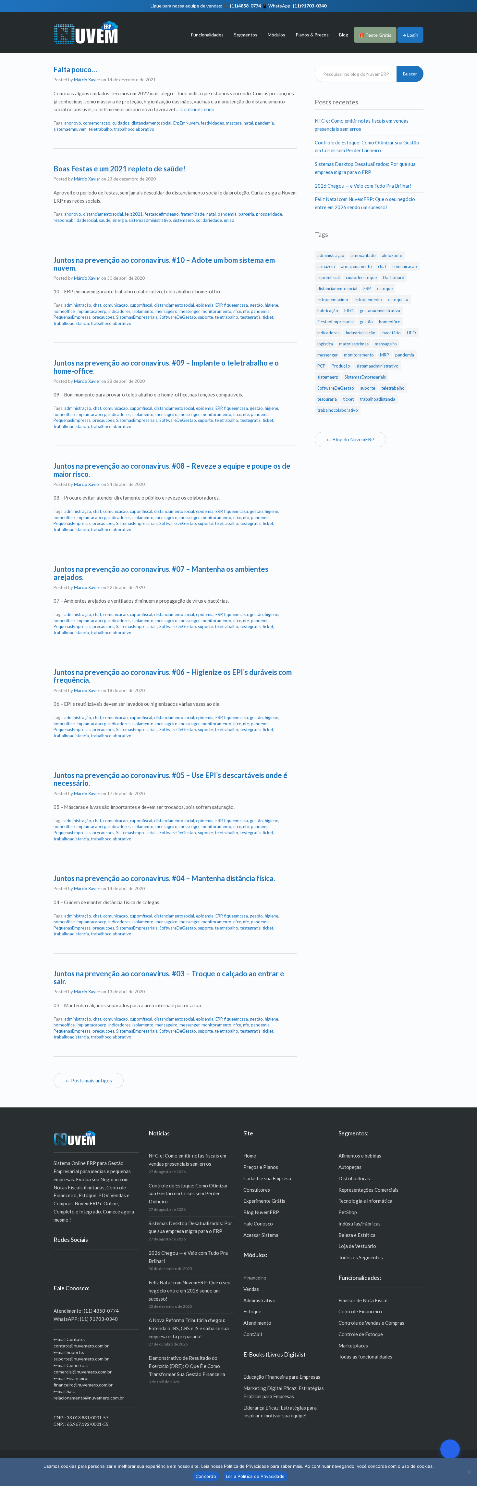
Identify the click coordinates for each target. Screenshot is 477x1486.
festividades (212, 123)
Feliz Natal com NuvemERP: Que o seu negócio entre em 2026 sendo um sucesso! (189, 1290)
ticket (268, 317)
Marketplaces (353, 1345)
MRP (384, 354)
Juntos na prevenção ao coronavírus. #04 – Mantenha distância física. (164, 878)
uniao (229, 220)
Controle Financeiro (360, 1311)
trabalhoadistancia (71, 323)
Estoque (252, 1311)
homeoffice (64, 311)
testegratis (250, 317)
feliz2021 (134, 214)
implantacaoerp (91, 311)
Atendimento (257, 1323)
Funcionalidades (207, 34)
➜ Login (410, 35)
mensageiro (166, 311)
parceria (246, 214)
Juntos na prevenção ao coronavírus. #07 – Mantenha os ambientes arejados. (161, 573)
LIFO (411, 332)
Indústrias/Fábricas (359, 1223)
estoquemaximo (332, 299)
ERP (218, 305)
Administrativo (259, 1300)
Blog (343, 34)
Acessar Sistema (260, 1235)
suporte (205, 317)
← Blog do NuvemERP (350, 439)
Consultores (256, 1190)
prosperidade (269, 214)
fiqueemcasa (236, 305)
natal (248, 123)
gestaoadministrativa (380, 310)
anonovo (72, 123)
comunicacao (115, 305)
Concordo (206, 1476)
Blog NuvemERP (261, 1212)
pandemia (264, 123)
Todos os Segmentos (360, 1257)
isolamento (142, 311)
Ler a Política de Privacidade (255, 1476)
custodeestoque (361, 277)
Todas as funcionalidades (365, 1356)
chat (97, 305)
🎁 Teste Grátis (375, 35)
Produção (341, 365)
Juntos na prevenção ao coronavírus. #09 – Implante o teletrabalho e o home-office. (166, 366)
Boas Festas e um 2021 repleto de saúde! (119, 168)
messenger (189, 311)
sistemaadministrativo (150, 220)
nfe (246, 311)
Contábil (252, 1334)
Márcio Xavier (87, 79)
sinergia (119, 220)
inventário (391, 332)
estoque (385, 288)
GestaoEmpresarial (335, 321)
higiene (271, 305)
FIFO (349, 310)
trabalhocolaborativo (134, 129)
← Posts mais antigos (88, 1080)
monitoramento (216, 311)
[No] (469, 1472)
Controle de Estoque (360, 1334)
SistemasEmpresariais (136, 317)
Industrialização (360, 332)
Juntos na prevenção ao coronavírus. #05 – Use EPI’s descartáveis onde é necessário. (170, 779)
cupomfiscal (141, 305)
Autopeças (349, 1167)
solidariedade (209, 220)
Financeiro (254, 1277)
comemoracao (96, 123)
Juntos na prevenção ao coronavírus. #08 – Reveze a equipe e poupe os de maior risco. (172, 470)
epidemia (205, 305)
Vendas (251, 1289)
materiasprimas (354, 343)
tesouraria (327, 399)
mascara (234, 123)
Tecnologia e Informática (365, 1201)
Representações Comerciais (368, 1190)
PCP (321, 365)
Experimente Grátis (264, 1201)
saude (104, 220)
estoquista (398, 299)
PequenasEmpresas (72, 317)
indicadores (119, 311)
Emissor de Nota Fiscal (362, 1300)
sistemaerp (183, 220)
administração (77, 305)
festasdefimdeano (162, 214)
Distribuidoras (354, 1178)
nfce (237, 311)
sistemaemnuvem (70, 129)
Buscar (410, 73)
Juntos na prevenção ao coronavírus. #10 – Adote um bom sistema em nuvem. (164, 264)
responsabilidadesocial (75, 220)
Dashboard (393, 277)
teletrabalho (100, 129)
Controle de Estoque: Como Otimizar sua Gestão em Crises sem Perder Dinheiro (188, 1194)
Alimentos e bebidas (359, 1155)
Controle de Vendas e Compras (371, 1323)
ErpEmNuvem (186, 123)
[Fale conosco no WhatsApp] (450, 1449)
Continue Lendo (197, 109)
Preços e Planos (260, 1167)
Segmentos (245, 34)
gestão (256, 305)
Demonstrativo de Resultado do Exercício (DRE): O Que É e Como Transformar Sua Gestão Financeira (187, 1366)
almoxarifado (363, 255)
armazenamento (356, 266)
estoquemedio (368, 299)
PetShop (347, 1212)
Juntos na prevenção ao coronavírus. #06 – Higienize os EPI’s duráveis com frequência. (173, 676)
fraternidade (192, 214)
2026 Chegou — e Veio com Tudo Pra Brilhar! (363, 186)
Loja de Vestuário (357, 1246)
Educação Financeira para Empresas (281, 1377)
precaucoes (103, 317)
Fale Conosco (258, 1223)
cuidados (120, 123)
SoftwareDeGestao (177, 317)
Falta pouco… (75, 69)
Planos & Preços (312, 34)
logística (325, 343)
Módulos (276, 34)
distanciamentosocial (151, 123)
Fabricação (327, 310)
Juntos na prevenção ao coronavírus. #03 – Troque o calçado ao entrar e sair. (169, 977)
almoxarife (392, 255)
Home (249, 1155)
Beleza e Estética (356, 1235)
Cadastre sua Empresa (267, 1178)
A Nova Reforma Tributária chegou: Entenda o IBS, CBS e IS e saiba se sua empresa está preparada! (189, 1328)
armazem (326, 266)
